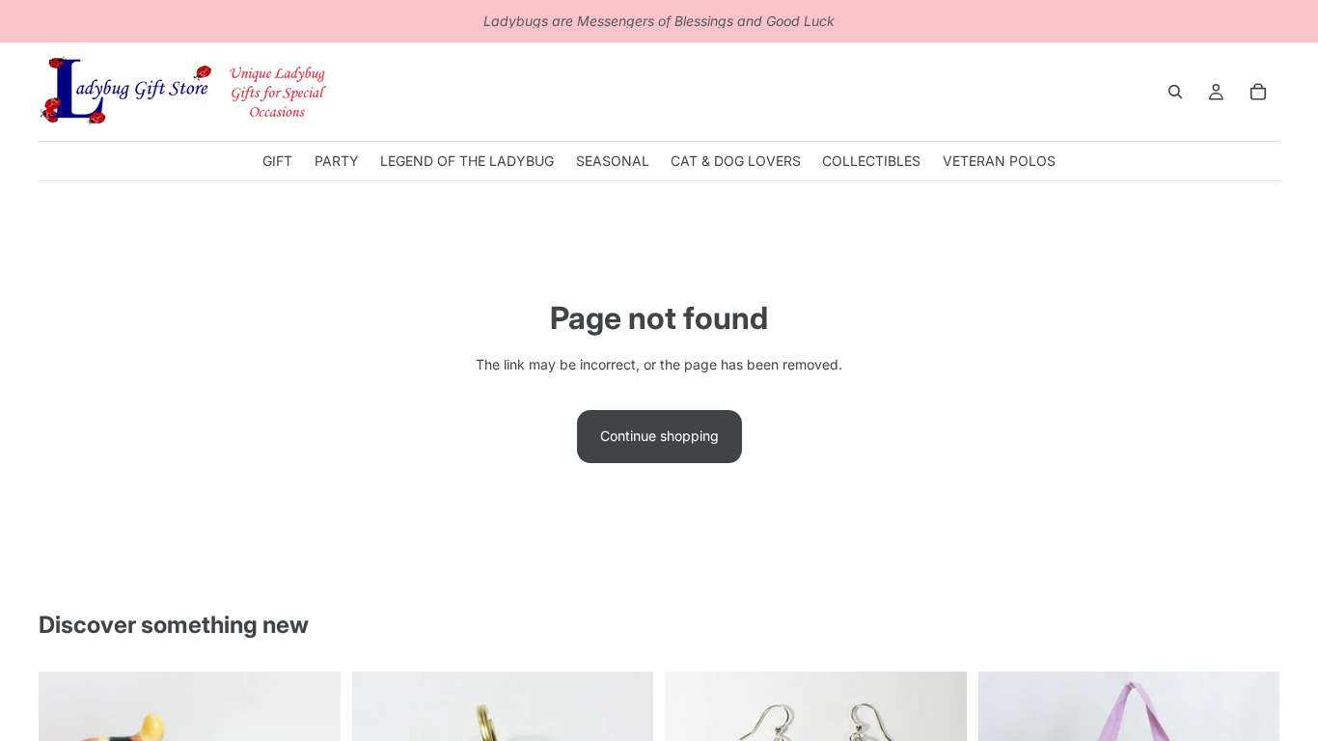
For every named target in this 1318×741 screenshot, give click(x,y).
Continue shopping (659, 435)
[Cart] (1258, 91)
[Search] (1175, 91)
